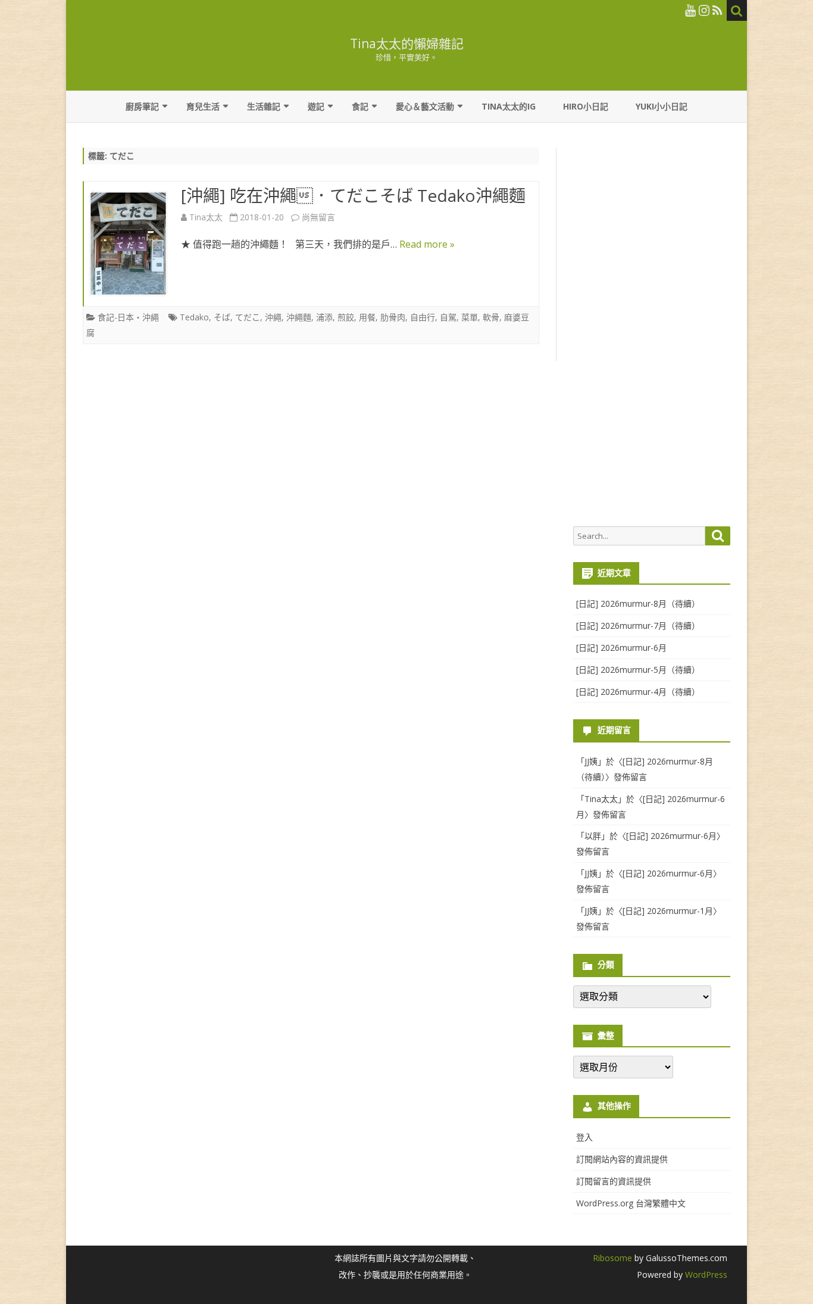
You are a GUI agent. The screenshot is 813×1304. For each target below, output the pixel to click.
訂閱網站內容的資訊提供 (622, 1159)
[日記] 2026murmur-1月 (668, 910)
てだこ (247, 317)
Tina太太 (206, 217)
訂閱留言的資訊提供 (613, 1181)
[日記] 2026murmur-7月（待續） (638, 625)
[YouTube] (690, 10)
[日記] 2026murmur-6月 (621, 647)
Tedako (194, 317)
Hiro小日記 (585, 106)
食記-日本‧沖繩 (128, 317)
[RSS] (717, 10)
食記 (360, 106)
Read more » (427, 244)
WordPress (705, 1274)
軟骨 (491, 317)
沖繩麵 (298, 317)
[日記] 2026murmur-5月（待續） (638, 669)
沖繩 (273, 317)
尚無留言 (318, 217)
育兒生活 (203, 106)
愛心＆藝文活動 (425, 106)
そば (222, 317)
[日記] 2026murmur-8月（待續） (638, 603)
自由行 (422, 317)
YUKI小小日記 (661, 106)
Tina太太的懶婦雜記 (407, 44)
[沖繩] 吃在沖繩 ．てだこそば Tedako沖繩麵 (353, 195)
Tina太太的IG (508, 106)
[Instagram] (704, 10)
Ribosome (612, 1258)
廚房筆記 (142, 106)
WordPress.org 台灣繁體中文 (631, 1203)
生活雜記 (263, 106)
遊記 (316, 106)
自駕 (448, 317)
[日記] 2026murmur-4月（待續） (638, 691)
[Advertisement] (651, 331)
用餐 (367, 317)
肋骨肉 (392, 317)
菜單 (469, 317)
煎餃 (345, 317)
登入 (584, 1137)
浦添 (324, 317)
